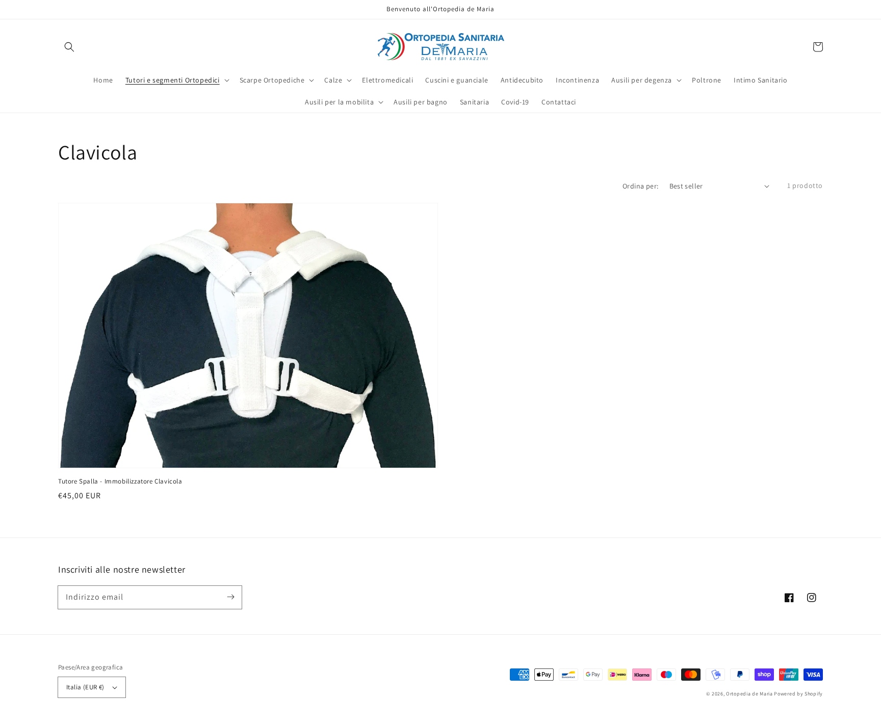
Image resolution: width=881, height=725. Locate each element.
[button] (69, 47)
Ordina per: (640, 186)
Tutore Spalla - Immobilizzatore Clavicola (120, 481)
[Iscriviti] (230, 597)
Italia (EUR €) (85, 687)
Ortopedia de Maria (750, 693)
